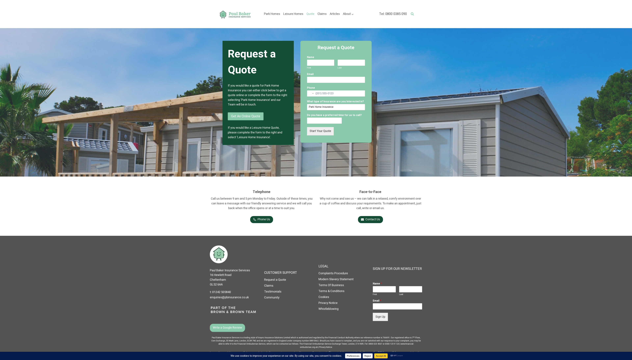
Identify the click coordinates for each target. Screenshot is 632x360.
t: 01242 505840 (220, 292)
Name (310, 57)
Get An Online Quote (245, 116)
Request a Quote (275, 280)
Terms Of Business (331, 285)
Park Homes (272, 14)
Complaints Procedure (333, 273)
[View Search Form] (412, 14)
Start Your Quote (320, 131)
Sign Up (380, 317)
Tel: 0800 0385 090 (393, 14)
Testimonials (272, 291)
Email (310, 74)
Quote (310, 14)
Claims (322, 14)
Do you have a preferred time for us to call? (334, 115)
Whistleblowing (328, 309)
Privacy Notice (328, 303)
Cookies (323, 297)
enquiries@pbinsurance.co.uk (229, 297)
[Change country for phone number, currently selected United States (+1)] (310, 93)
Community (271, 297)
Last (340, 67)
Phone (311, 88)
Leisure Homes (293, 14)
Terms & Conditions (331, 291)
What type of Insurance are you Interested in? (335, 101)
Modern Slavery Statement (336, 279)
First (309, 67)
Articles (335, 14)
